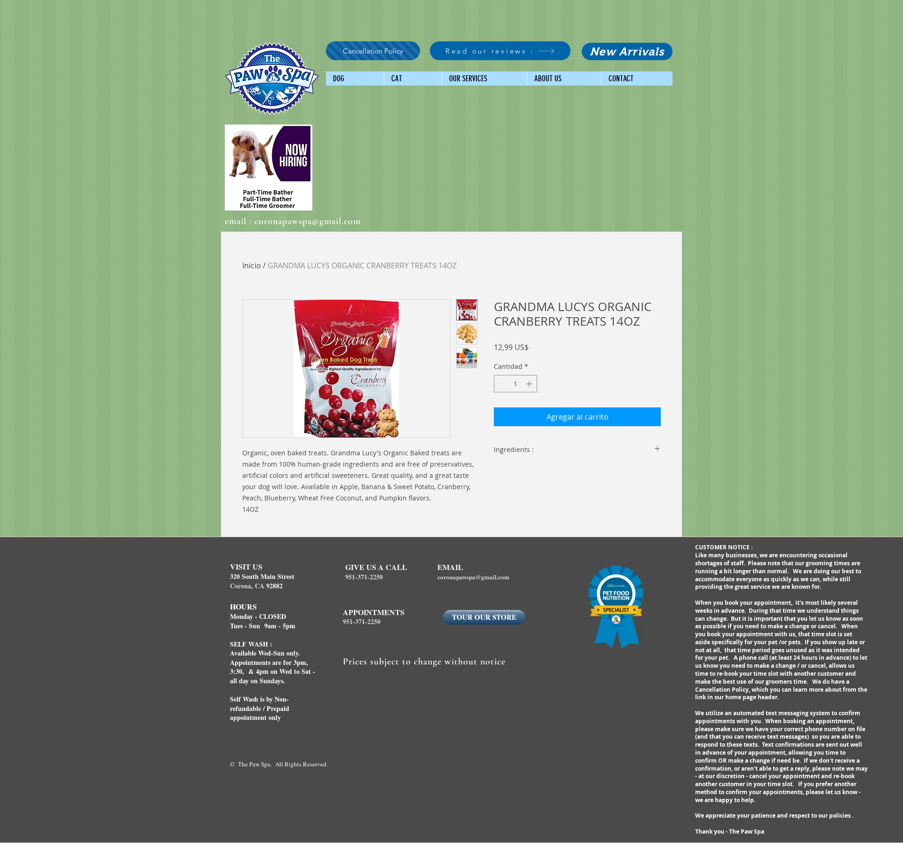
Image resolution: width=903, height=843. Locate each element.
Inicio (251, 265)
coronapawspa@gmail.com (307, 221)
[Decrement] (501, 383)
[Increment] (530, 383)
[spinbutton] (515, 383)
